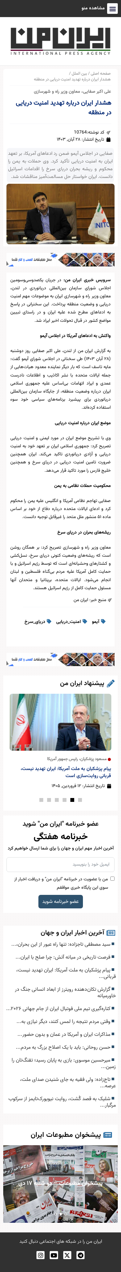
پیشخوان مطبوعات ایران (66, 1135)
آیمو (95, 622)
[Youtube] (54, 1255)
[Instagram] (40, 1255)
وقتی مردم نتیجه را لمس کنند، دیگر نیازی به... (64, 1021)
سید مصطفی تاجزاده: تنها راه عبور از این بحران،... (61, 944)
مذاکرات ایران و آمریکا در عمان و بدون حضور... (64, 1034)
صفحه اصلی (101, 74)
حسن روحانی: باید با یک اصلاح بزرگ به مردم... (64, 1047)
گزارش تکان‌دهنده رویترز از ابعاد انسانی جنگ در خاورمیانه (65, 992)
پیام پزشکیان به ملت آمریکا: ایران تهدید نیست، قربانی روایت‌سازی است (66, 772)
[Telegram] (80, 1255)
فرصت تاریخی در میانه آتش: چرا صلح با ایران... (63, 957)
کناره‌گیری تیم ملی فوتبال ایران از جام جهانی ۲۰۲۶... (59, 1009)
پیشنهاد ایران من (82, 683)
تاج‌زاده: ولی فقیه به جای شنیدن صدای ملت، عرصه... (68, 1082)
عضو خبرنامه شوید (60, 901)
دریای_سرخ (35, 622)
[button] (80, 800)
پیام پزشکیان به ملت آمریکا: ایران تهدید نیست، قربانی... (66, 973)
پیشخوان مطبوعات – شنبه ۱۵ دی (61, 1202)
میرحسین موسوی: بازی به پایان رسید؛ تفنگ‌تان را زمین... (64, 1063)
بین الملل (79, 74)
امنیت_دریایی (68, 622)
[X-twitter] (67, 1255)
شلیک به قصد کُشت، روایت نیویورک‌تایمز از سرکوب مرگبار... (62, 1102)
